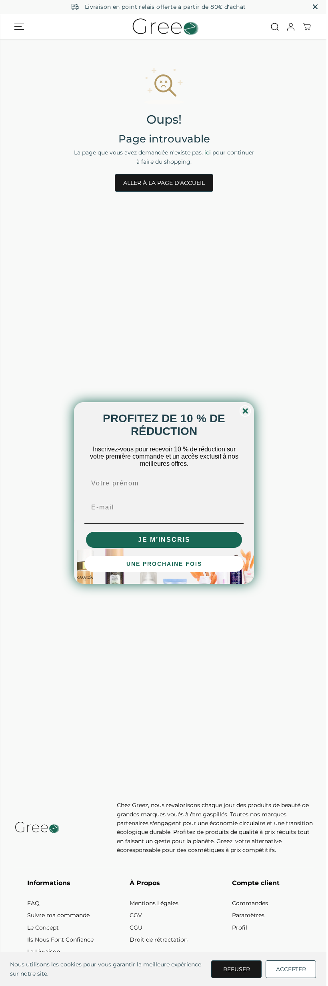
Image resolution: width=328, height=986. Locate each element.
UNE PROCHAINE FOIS (164, 564)
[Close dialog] (245, 411)
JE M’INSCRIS (164, 539)
